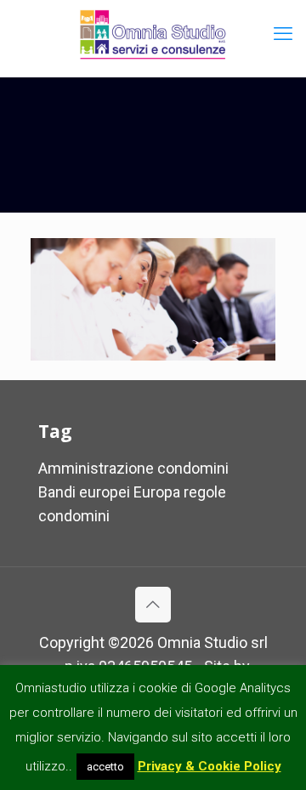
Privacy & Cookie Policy (209, 766)
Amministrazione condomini (133, 468)
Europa (156, 492)
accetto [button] (105, 766)
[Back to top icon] (153, 604)
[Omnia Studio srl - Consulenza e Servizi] (153, 34)
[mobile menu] (283, 34)
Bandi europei (84, 492)
